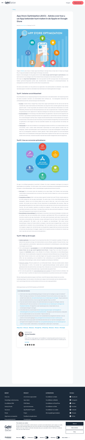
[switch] (36, 438)
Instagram (74, 400)
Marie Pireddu (23, 25)
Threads (74, 413)
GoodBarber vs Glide (51, 406)
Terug (14, 9)
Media (6, 413)
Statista (22, 70)
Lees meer (27, 342)
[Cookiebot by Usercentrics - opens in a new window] (8, 438)
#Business (31, 327)
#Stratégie (62, 327)
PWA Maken (27, 403)
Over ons (7, 396)
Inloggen (68, 2)
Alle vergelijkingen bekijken (53, 413)
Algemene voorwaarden (11, 416)
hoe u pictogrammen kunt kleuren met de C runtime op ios (48, 317)
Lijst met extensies (28, 406)
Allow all (74, 423)
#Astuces (25, 327)
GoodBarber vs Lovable (52, 409)
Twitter (73, 403)
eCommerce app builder (30, 396)
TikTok (73, 416)
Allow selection (74, 427)
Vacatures (7, 409)
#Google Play (38, 327)
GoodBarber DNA (9, 403)
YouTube (74, 406)
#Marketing (45, 327)
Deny (74, 431)
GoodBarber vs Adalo (51, 396)
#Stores (57, 327)
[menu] (2, 3)
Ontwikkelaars (27, 419)
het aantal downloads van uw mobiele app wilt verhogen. (45, 298)
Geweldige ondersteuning (11, 400)
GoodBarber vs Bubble (52, 400)
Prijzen (25, 413)
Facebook (74, 396)
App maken (27, 400)
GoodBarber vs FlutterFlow (53, 403)
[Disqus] (42, 364)
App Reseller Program (29, 409)
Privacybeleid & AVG (10, 419)
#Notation (51, 327)
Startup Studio (8, 406)
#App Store (20, 327)
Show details (65, 437)
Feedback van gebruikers (30, 416)
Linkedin (74, 409)
